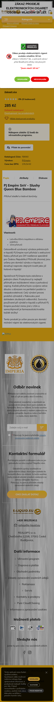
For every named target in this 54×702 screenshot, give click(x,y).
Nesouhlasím (40, 79)
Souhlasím (22, 79)
